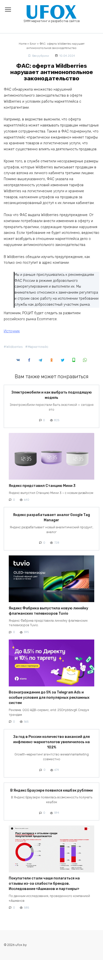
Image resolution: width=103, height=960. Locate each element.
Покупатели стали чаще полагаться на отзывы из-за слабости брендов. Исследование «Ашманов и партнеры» (44, 883)
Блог (33, 43)
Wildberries (14, 347)
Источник (12, 331)
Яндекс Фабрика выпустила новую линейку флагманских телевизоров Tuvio (48, 611)
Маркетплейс (38, 347)
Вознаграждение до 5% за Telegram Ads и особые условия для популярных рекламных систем (49, 697)
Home (22, 43)
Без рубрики (40, 55)
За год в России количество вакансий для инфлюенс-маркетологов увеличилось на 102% (51, 742)
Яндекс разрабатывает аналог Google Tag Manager (51, 517)
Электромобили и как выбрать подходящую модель (51, 395)
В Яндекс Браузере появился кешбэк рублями (51, 790)
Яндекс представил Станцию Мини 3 (42, 486)
